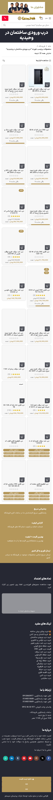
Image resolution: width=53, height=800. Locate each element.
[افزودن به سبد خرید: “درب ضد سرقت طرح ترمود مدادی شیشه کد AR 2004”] (47, 166)
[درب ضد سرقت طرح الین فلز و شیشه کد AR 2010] (39, 76)
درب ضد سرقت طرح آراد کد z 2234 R (39, 442)
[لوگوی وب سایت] (26, 18)
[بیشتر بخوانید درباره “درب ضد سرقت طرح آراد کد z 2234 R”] (47, 436)
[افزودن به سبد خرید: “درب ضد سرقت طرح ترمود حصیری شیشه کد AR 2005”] (22, 328)
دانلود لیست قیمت (25, 779)
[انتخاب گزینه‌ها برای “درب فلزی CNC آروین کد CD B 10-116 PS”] (47, 285)
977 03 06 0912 (28, 707)
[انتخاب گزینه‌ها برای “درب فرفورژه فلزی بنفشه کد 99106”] (47, 479)
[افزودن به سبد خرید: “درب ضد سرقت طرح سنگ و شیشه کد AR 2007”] (22, 125)
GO (26, 784)
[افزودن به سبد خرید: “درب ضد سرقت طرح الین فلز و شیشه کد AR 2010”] (47, 84)
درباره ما (38, 750)
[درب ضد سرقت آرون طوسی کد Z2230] (14, 277)
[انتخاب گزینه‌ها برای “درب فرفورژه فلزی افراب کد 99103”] (22, 436)
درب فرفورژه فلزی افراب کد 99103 (14, 442)
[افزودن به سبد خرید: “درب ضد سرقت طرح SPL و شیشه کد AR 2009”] (22, 166)
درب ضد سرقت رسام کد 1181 (13, 369)
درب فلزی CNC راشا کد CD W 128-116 (39, 253)
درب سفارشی (46, 678)
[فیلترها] (44, 243)
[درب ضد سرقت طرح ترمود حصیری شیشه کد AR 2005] (14, 320)
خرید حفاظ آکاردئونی (43, 655)
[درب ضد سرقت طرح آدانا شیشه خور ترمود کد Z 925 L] (39, 392)
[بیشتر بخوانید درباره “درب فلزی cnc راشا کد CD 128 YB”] (22, 400)
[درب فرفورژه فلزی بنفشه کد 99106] (39, 471)
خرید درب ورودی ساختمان (40, 637)
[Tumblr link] (17, 758)
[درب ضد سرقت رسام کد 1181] (14, 356)
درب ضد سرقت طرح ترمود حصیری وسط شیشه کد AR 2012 (39, 213)
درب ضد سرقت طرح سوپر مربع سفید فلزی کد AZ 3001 (39, 370)
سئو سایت (32, 796)
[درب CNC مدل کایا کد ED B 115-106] (39, 117)
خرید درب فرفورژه (44, 666)
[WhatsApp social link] (5, 758)
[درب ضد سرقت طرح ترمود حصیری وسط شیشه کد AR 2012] (39, 198)
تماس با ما (47, 750)
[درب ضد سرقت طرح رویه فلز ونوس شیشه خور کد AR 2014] (39, 320)
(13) (9, 410)
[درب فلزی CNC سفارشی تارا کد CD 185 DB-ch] (14, 471)
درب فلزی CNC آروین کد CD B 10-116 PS (39, 291)
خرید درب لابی (45, 675)
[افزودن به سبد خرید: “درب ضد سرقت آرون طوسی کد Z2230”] (22, 285)
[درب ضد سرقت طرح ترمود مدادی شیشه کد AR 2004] (39, 158)
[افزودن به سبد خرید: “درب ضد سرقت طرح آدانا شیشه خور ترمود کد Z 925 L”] (47, 400)
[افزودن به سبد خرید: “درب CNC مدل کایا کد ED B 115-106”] (47, 125)
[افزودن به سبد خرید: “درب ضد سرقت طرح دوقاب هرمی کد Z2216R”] (22, 247)
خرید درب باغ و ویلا (43, 657)
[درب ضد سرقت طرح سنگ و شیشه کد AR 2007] (14, 117)
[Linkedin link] (11, 758)
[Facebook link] (48, 758)
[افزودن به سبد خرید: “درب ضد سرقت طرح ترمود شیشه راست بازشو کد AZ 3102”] (22, 84)
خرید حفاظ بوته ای (43, 660)
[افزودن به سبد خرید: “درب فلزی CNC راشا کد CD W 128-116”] (47, 247)
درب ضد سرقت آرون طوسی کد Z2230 (14, 291)
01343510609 (44, 456)
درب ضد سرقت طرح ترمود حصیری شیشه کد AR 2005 (13, 334)
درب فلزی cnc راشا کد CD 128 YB (14, 406)
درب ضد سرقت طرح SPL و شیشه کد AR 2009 (13, 171)
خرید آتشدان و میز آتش (39, 634)
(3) (9, 216)
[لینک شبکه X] (42, 758)
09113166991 (44, 453)
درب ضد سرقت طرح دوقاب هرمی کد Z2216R (13, 253)
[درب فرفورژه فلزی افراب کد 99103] (14, 428)
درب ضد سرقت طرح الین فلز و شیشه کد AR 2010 (39, 90)
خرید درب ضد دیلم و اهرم (41, 643)
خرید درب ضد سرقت (43, 652)
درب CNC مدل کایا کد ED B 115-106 (39, 131)
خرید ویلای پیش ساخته (39, 631)
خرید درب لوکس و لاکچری (41, 640)
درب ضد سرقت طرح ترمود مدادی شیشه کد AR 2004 (39, 171)
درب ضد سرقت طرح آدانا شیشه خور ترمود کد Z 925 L (39, 406)
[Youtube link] (30, 758)
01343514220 (34, 456)
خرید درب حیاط (45, 669)
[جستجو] (4, 25)
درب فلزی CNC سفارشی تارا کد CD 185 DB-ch (13, 485)
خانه (49, 46)
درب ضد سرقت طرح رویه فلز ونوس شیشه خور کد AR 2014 (39, 335)
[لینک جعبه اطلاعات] (26, 511)
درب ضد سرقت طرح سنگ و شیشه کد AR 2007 (14, 131)
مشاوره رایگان (39, 450)
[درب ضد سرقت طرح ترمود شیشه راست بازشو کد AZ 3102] (14, 76)
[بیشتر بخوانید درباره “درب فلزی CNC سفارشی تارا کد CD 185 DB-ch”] (22, 479)
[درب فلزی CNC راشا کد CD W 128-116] (39, 239)
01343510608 (28, 698)
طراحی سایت (43, 796)
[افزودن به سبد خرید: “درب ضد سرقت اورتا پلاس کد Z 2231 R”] (22, 206)
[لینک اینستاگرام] (36, 758)
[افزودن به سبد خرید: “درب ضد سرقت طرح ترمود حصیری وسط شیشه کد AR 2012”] (47, 206)
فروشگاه (42, 46)
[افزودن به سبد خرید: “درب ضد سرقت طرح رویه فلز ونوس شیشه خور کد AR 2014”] (47, 328)
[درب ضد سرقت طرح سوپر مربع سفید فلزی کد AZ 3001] (39, 356)
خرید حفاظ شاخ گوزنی (42, 646)
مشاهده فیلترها (42, 60)
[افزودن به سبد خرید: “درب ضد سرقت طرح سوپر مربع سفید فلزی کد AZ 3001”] (47, 364)
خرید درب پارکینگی (44, 663)
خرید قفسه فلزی (44, 672)
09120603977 (34, 453)
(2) (9, 295)
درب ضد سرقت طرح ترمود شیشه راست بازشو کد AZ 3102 (14, 91)
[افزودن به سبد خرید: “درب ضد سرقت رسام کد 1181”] (22, 364)
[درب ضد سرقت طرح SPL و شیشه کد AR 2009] (14, 158)
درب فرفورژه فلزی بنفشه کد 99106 (39, 485)
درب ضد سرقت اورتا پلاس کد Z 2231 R (14, 212)
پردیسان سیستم (11, 796)
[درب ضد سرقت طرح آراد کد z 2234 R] (39, 428)
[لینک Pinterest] (24, 758)
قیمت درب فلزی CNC (42, 649)
